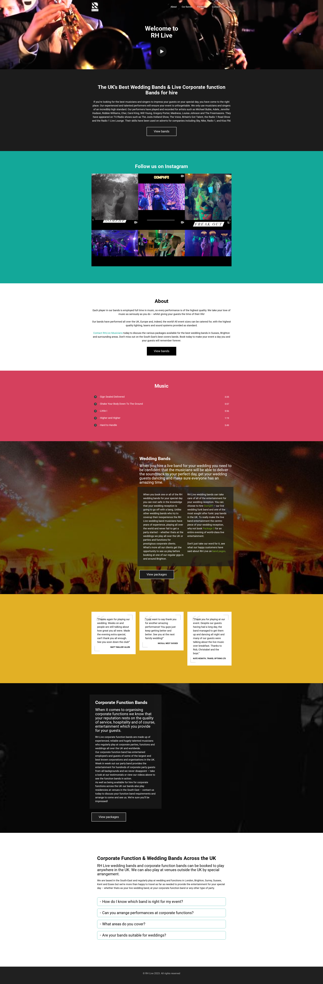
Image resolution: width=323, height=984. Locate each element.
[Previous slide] (91, 220)
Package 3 (208, 528)
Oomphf (208, 505)
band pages (218, 551)
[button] (173, 6)
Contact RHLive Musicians (108, 332)
